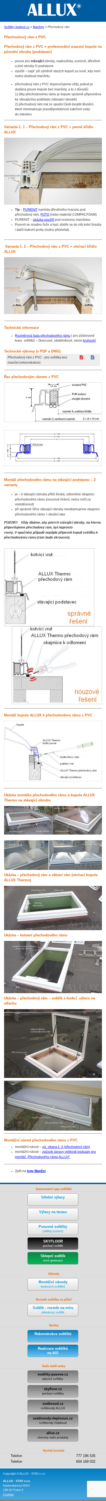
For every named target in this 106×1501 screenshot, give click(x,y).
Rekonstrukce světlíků (53, 1334)
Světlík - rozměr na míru (53, 1310)
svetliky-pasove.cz (53, 1376)
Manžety (38, 27)
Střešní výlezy (53, 1197)
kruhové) (89, 340)
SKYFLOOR (53, 1243)
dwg (92, 357)
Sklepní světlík (52, 1258)
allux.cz (52, 1435)
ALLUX (53, 9)
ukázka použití (43, 219)
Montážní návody (53, 1284)
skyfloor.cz (53, 1391)
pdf (81, 357)
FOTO (44, 214)
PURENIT (30, 209)
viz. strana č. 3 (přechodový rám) (66, 1146)
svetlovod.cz (53, 1406)
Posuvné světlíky (53, 1229)
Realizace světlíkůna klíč (53, 1350)
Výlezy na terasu (53, 1212)
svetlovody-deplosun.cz (53, 1420)
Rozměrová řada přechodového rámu (42, 335)
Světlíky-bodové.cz (17, 27)
